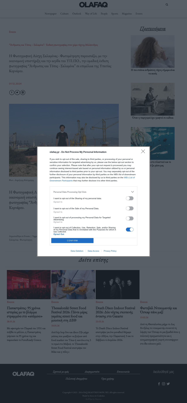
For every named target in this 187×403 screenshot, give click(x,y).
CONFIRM (72, 241)
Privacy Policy (110, 251)
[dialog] (93, 201)
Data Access (93, 251)
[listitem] (93, 191)
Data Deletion (77, 251)
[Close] (144, 152)
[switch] (130, 198)
